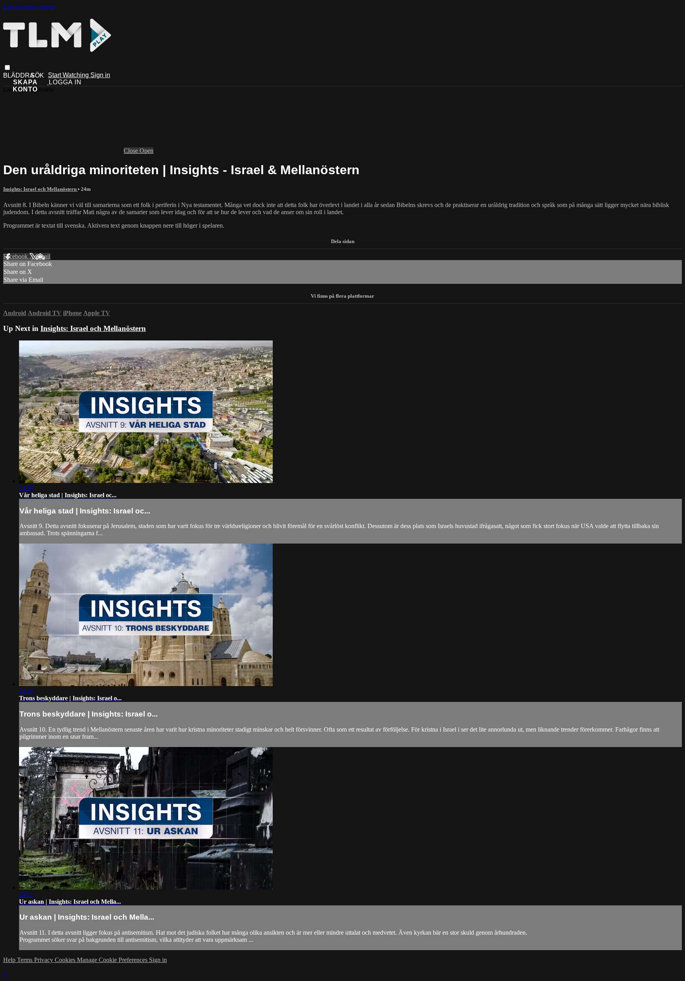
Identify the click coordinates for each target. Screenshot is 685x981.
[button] (7, 67)
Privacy (44, 959)
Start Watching (69, 75)
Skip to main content (29, 6)
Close (132, 150)
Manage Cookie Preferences (113, 959)
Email (43, 256)
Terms (25, 959)
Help (10, 959)
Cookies (66, 959)
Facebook (16, 256)
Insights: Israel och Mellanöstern (40, 189)
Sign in (100, 75)
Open (146, 150)
